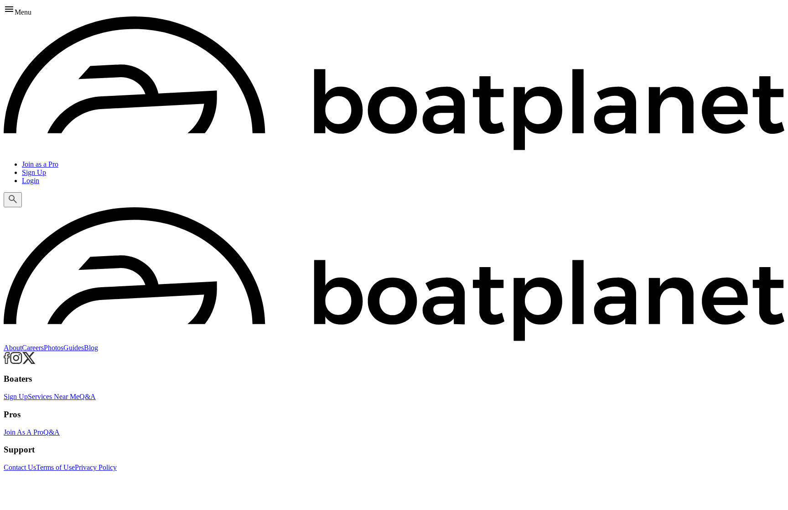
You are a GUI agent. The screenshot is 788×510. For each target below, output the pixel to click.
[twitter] (29, 361)
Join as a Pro (40, 164)
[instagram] (16, 361)
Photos (53, 348)
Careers (33, 348)
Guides (73, 348)
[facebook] (7, 361)
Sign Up (34, 172)
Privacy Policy (96, 467)
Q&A (87, 396)
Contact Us (20, 467)
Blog (91, 348)
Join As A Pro (23, 432)
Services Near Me (53, 396)
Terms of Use (55, 467)
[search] (13, 199)
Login (30, 180)
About (13, 348)
